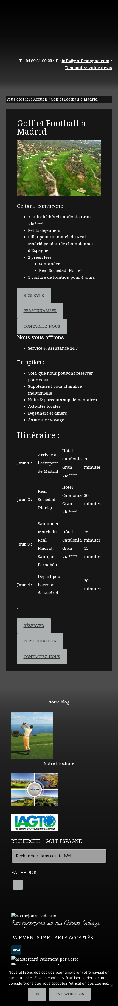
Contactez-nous (42, 326)
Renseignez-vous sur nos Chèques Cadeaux (55, 923)
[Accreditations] (34, 828)
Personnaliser (40, 310)
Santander (49, 263)
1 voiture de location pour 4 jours (61, 277)
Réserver (34, 295)
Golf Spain (59, 24)
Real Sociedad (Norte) (60, 270)
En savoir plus (69, 994)
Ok (37, 994)
